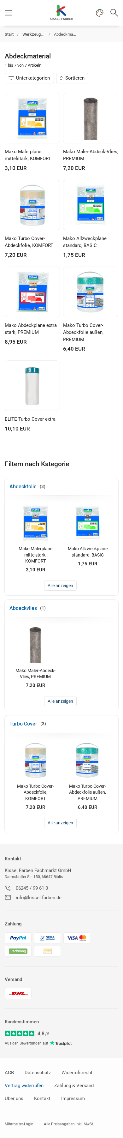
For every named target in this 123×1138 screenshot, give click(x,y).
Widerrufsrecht (77, 1072)
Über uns (14, 1098)
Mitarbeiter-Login (19, 1124)
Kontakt (13, 859)
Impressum (73, 1098)
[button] (8, 12)
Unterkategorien (33, 78)
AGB (9, 1072)
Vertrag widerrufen (24, 1085)
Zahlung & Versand (74, 1085)
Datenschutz (38, 1072)
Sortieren (75, 78)
